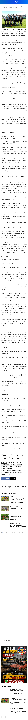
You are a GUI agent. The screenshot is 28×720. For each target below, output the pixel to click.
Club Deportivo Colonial (15, 466)
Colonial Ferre (5, 472)
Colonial (20, 470)
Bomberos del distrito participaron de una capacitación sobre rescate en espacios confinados (18, 711)
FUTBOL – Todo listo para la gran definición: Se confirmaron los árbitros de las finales (18, 517)
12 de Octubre (11, 462)
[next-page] (5, 717)
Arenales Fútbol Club (7, 464)
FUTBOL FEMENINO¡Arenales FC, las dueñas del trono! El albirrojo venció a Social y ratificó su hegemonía (18, 499)
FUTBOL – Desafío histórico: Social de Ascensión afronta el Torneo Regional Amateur (18, 526)
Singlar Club (18, 472)
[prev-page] (2, 717)
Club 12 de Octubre (17, 464)
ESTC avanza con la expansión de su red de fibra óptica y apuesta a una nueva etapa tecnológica (18, 691)
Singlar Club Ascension (7, 474)
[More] (17, 478)
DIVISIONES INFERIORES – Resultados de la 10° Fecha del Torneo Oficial (21, 488)
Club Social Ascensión (7, 468)
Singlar (12, 472)
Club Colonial (5, 466)
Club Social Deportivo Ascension (9, 470)
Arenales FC (18, 462)
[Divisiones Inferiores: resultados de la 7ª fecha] (5, 508)
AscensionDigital (9, 5)
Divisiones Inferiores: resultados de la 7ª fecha (17, 507)
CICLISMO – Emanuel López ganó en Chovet (6, 487)
